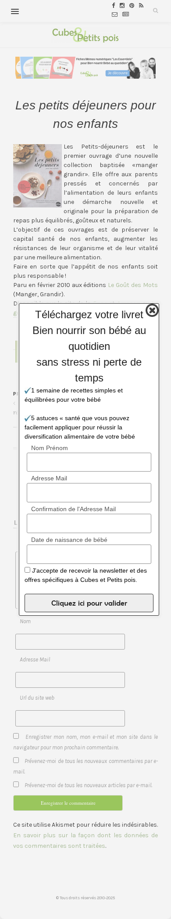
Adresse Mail (49, 478)
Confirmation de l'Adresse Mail (73, 508)
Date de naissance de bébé (69, 539)
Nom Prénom (49, 447)
